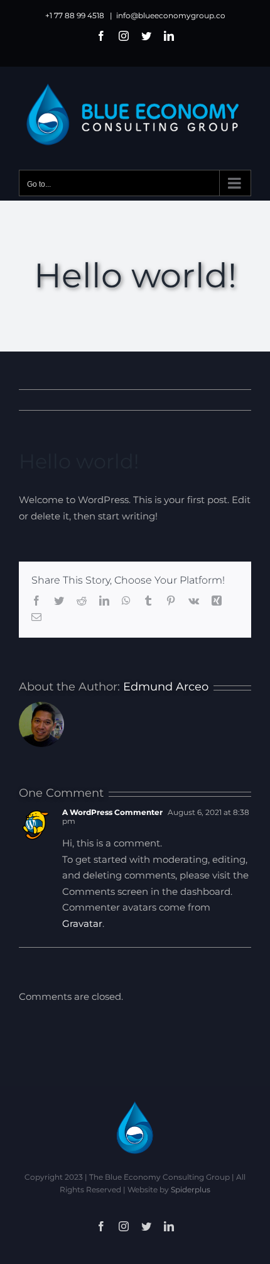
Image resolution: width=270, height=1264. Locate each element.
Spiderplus (190, 1189)
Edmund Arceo (165, 687)
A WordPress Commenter (112, 812)
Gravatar (82, 923)
